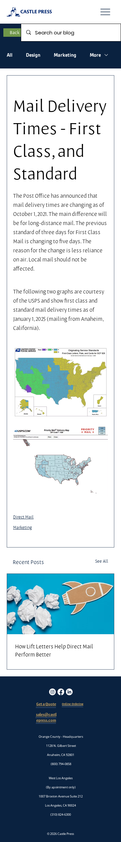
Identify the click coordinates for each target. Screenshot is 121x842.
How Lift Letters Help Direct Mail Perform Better (54, 650)
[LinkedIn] (69, 692)
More (95, 55)
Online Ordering (72, 704)
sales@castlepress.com (46, 717)
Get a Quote (46, 704)
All (9, 55)
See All (101, 561)
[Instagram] (52, 692)
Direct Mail (23, 517)
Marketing (65, 55)
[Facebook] (60, 692)
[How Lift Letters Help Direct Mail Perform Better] (60, 604)
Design (33, 55)
